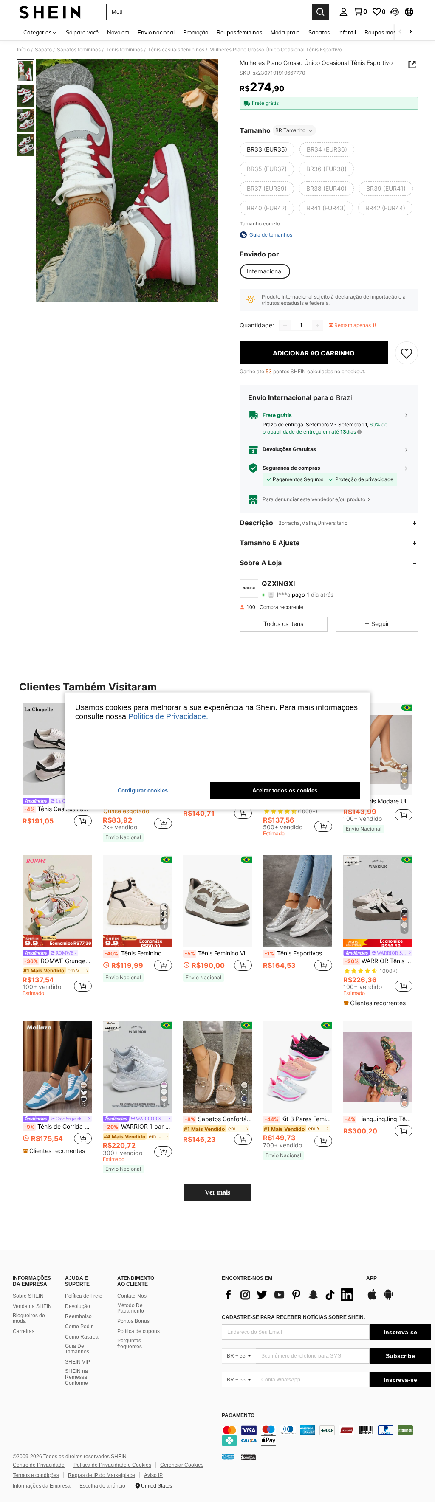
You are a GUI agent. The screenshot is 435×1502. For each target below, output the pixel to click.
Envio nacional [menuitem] (156, 32)
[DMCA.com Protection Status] (248, 1457)
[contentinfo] (326, 1435)
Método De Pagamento (130, 1308)
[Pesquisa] (320, 12)
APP (371, 1278)
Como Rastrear (82, 1337)
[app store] (372, 1299)
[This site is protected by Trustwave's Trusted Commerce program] (228, 1457)
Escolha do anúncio (102, 1486)
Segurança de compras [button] (291, 468)
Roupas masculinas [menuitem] (389, 32)
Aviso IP (153, 1475)
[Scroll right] (410, 32)
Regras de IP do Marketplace (101, 1475)
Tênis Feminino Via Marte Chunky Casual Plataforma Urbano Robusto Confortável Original (218, 953)
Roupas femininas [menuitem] (239, 32)
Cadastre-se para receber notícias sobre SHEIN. (293, 1317)
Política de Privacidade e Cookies (112, 1465)
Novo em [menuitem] (118, 32)
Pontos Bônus (133, 1321)
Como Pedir (79, 1327)
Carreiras (23, 1331)
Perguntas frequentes (129, 1344)
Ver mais (217, 1192)
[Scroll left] (400, 32)
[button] (395, 12)
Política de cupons (138, 1331)
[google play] (388, 1299)
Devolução (77, 1306)
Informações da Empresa (42, 1486)
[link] (360, 11)
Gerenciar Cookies (181, 1465)
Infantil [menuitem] (347, 32)
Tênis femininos (124, 50)
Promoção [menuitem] (195, 32)
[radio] (267, 149)
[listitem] (57, 770)
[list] (290, 1294)
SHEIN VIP (77, 1362)
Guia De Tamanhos (77, 1349)
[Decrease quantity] (285, 325)
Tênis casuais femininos (176, 50)
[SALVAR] (406, 352)
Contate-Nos (132, 1296)
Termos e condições (36, 1475)
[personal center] (344, 12)
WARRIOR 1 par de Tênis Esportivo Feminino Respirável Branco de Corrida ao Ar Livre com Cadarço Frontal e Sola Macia (138, 1126)
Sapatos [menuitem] (319, 32)
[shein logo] (50, 12)
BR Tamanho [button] (290, 130)
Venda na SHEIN (32, 1306)
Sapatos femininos (79, 50)
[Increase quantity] (317, 325)
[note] (123, 837)
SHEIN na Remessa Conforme (76, 1377)
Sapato (43, 50)
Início (23, 50)
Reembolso (78, 1316)
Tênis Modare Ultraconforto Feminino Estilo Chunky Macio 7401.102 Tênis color (378, 801)
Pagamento (238, 1415)
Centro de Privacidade (39, 1465)
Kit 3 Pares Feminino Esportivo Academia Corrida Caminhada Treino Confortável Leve (298, 1119)
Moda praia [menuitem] (285, 32)
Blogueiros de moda (29, 1318)
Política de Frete (83, 1296)
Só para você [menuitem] (82, 32)
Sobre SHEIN (28, 1296)
